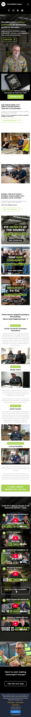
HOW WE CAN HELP (10, 120)
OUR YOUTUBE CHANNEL (15, 589)
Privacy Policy (15, 704)
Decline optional (15, 708)
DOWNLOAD (15, 97)
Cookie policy (11, 702)
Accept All (15, 711)
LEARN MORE (7, 39)
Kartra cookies (19, 702)
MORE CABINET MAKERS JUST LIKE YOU (15, 488)
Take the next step (15, 684)
